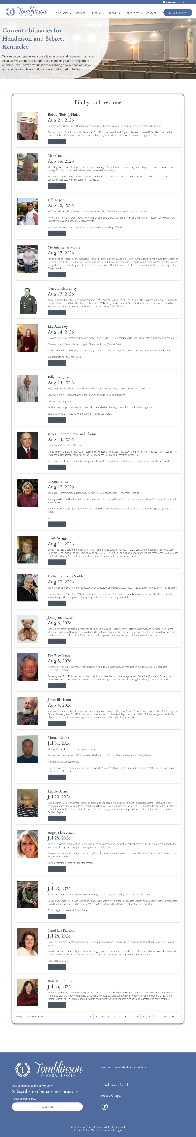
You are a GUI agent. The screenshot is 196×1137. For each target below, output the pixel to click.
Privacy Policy (81, 1130)
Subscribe (47, 1106)
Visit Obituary (57, 141)
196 (172, 1016)
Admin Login (115, 1130)
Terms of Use (98, 1130)
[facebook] (105, 1107)
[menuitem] (63, 13)
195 (164, 1016)
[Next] (179, 1016)
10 (150, 1016)
